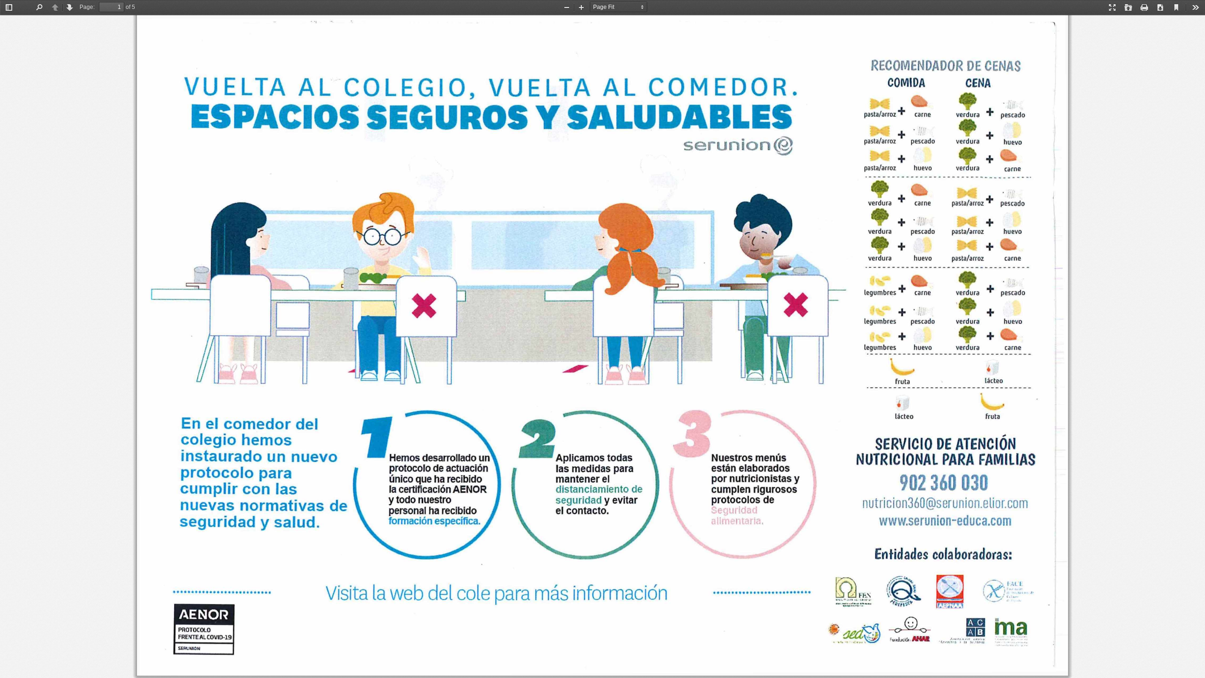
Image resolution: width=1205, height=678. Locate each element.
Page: (87, 7)
